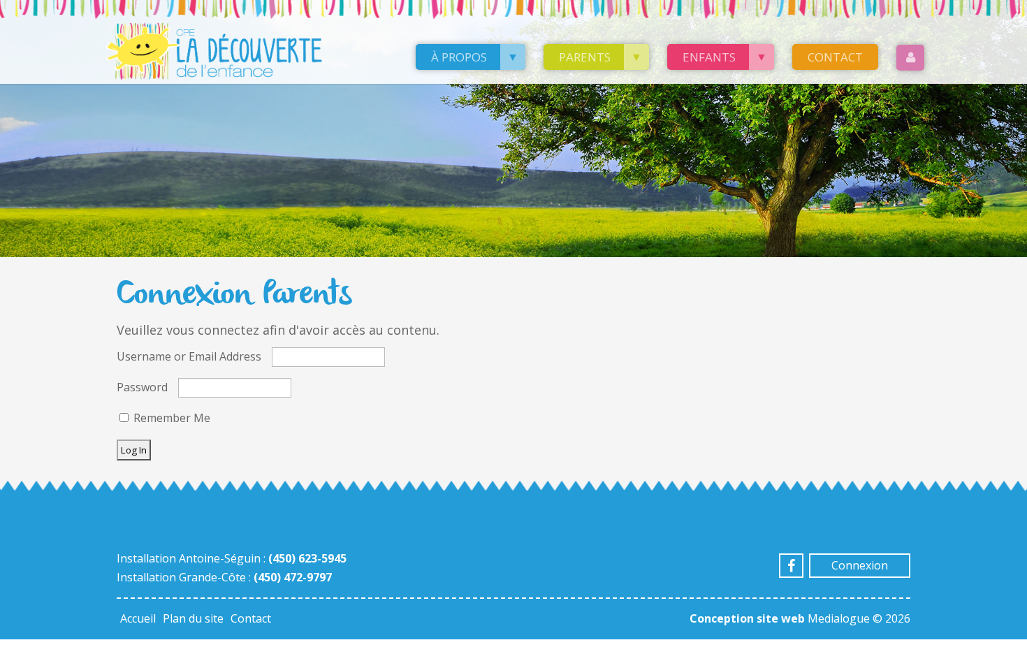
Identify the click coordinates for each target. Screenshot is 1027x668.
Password (142, 387)
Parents (585, 57)
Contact (835, 57)
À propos (459, 57)
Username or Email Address (189, 356)
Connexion (859, 565)
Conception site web (747, 618)
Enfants (709, 57)
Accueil (138, 618)
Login (910, 58)
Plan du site (193, 618)
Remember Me (170, 418)
